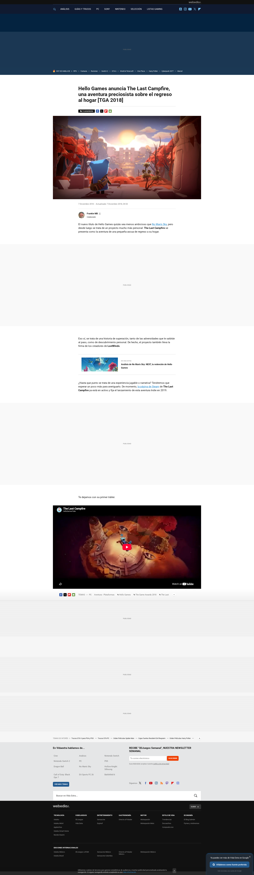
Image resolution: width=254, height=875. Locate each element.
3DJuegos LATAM (82, 852)
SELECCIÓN (136, 9)
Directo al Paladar (125, 820)
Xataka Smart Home (61, 831)
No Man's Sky (159, 224)
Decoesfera (166, 823)
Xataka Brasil (59, 856)
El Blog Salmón (189, 820)
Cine (56, 756)
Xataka (56, 820)
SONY (107, 9)
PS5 (106, 761)
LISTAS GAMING (154, 9)
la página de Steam (148, 386)
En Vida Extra (126, 361)
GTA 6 (114, 71)
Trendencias (167, 820)
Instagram (185, 9)
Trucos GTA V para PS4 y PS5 (82, 738)
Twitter (194, 9)
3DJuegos (79, 820)
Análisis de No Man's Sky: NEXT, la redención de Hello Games (146, 366)
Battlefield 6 (110, 774)
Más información (129, 872)
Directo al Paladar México (125, 853)
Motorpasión (145, 820)
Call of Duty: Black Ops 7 (62, 776)
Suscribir (172, 758)
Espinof (100, 823)
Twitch (167, 783)
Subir (193, 807)
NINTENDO (120, 9)
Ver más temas (61, 784)
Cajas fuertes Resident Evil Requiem (152, 738)
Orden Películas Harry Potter (180, 738)
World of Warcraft (126, 71)
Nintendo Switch (112, 756)
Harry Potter (153, 71)
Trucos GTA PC (104, 738)
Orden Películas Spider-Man (124, 738)
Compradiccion (167, 827)
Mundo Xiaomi (59, 835)
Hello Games (125, 595)
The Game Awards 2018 (145, 595)
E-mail (110, 111)
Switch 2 (104, 71)
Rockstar (94, 71)
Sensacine (101, 820)
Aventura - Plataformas (104, 595)
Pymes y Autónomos (191, 823)
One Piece (141, 71)
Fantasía (84, 71)
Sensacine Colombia (104, 856)
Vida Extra (79, 823)
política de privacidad (161, 764)
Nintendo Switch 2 (62, 761)
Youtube (190, 9)
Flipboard (199, 9)
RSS (162, 783)
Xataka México (59, 852)
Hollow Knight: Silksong (111, 768)
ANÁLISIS (64, 9)
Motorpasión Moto (147, 823)
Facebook (97, 111)
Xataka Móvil (58, 823)
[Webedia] (195, 2)
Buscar (195, 795)
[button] (93, 213)
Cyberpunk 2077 (168, 71)
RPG (75, 71)
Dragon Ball (59, 766)
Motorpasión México (148, 852)
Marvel (179, 71)
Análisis (82, 756)
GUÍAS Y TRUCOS (83, 9)
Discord (180, 9)
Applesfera (58, 827)
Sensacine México (104, 852)
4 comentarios (87, 111)
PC (97, 9)
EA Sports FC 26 (86, 774)
